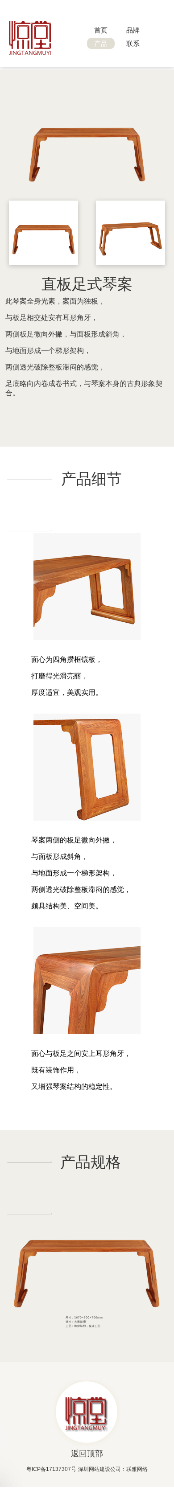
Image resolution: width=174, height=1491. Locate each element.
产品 (101, 43)
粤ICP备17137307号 (51, 1469)
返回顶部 (87, 1453)
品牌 (133, 30)
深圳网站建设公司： (102, 1469)
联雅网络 (137, 1469)
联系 (133, 43)
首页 (101, 30)
